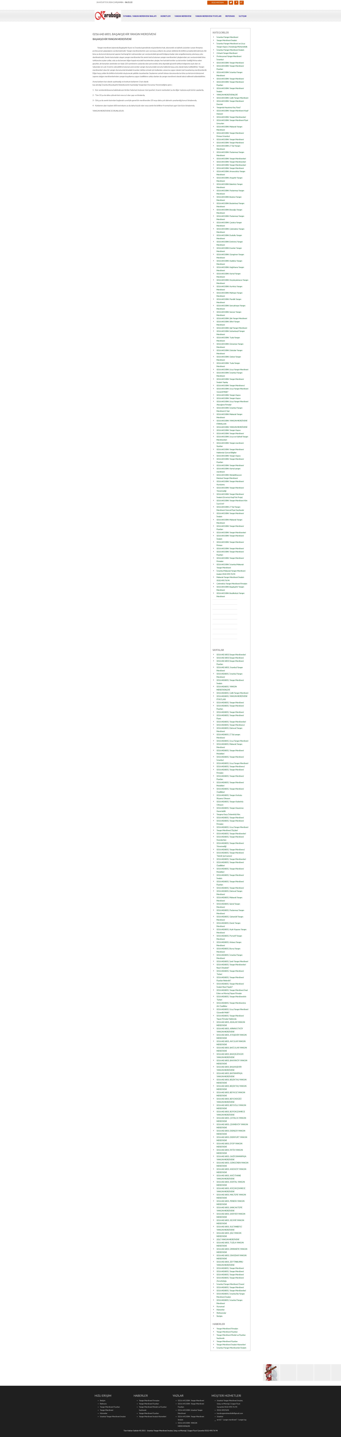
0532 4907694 (218, 2)
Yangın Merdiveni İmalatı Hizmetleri (231, 1344)
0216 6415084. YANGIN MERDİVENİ (232, 427)
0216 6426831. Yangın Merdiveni (230, 702)
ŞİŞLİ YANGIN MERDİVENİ (228, 1239)
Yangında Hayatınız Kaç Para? (229, 107)
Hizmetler (165, 16)
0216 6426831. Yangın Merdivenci (231, 725)
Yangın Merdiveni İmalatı (227, 40)
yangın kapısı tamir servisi (241, 1420)
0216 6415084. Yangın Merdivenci (231, 385)
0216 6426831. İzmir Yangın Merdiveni (232, 961)
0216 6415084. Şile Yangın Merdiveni (232, 318)
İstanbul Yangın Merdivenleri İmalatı (231, 1348)
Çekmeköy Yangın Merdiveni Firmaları (232, 583)
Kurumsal (220, 1306)
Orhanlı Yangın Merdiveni (227, 53)
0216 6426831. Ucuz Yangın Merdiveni (232, 741)
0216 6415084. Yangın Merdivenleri (231, 117)
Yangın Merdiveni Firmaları (227, 1328)
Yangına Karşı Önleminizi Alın (228, 814)
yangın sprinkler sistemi (220, 1420)
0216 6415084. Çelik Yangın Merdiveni (232, 98)
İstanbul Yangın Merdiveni (227, 37)
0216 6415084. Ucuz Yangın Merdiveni (232, 369)
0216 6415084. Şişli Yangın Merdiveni (232, 328)
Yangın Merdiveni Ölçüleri (227, 830)
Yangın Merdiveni (182, 16)
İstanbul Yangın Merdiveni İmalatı (140, 16)
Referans (230, 16)
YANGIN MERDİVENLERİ (227, 94)
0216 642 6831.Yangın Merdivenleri (231, 654)
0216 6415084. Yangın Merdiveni (230, 63)
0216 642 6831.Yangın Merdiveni (230, 658)
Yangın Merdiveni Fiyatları (208, 16)
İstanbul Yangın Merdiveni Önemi (230, 1284)
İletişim (242, 16)
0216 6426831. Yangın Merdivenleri (231, 721)
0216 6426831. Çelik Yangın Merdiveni (232, 693)
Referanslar (221, 1313)
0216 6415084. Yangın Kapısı (229, 395)
